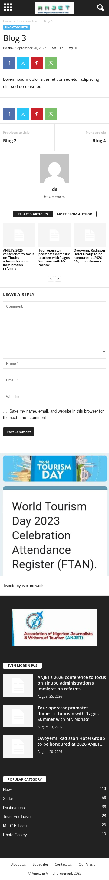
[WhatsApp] (51, 63)
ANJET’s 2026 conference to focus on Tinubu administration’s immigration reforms (18, 259)
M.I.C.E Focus (16, 826)
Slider (8, 798)
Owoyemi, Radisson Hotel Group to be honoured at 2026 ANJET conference (89, 255)
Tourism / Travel (17, 816)
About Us (18, 864)
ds (10, 48)
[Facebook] (9, 63)
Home (7, 21)
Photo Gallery (15, 835)
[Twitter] (23, 63)
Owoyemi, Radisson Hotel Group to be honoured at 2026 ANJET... (71, 741)
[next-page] (58, 278)
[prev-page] (51, 278)
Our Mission (88, 864)
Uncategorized (27, 21)
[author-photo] (54, 168)
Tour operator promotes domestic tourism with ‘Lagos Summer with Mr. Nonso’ (54, 257)
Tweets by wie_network (23, 585)
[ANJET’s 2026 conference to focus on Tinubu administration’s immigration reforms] (19, 235)
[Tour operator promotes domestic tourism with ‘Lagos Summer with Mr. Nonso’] (54, 235)
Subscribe (40, 864)
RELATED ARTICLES (33, 214)
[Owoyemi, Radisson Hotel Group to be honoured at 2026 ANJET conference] (90, 235)
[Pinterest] (37, 63)
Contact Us (63, 864)
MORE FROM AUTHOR (74, 214)
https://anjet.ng (54, 196)
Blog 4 (99, 140)
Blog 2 (10, 140)
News (8, 789)
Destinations (14, 807)
